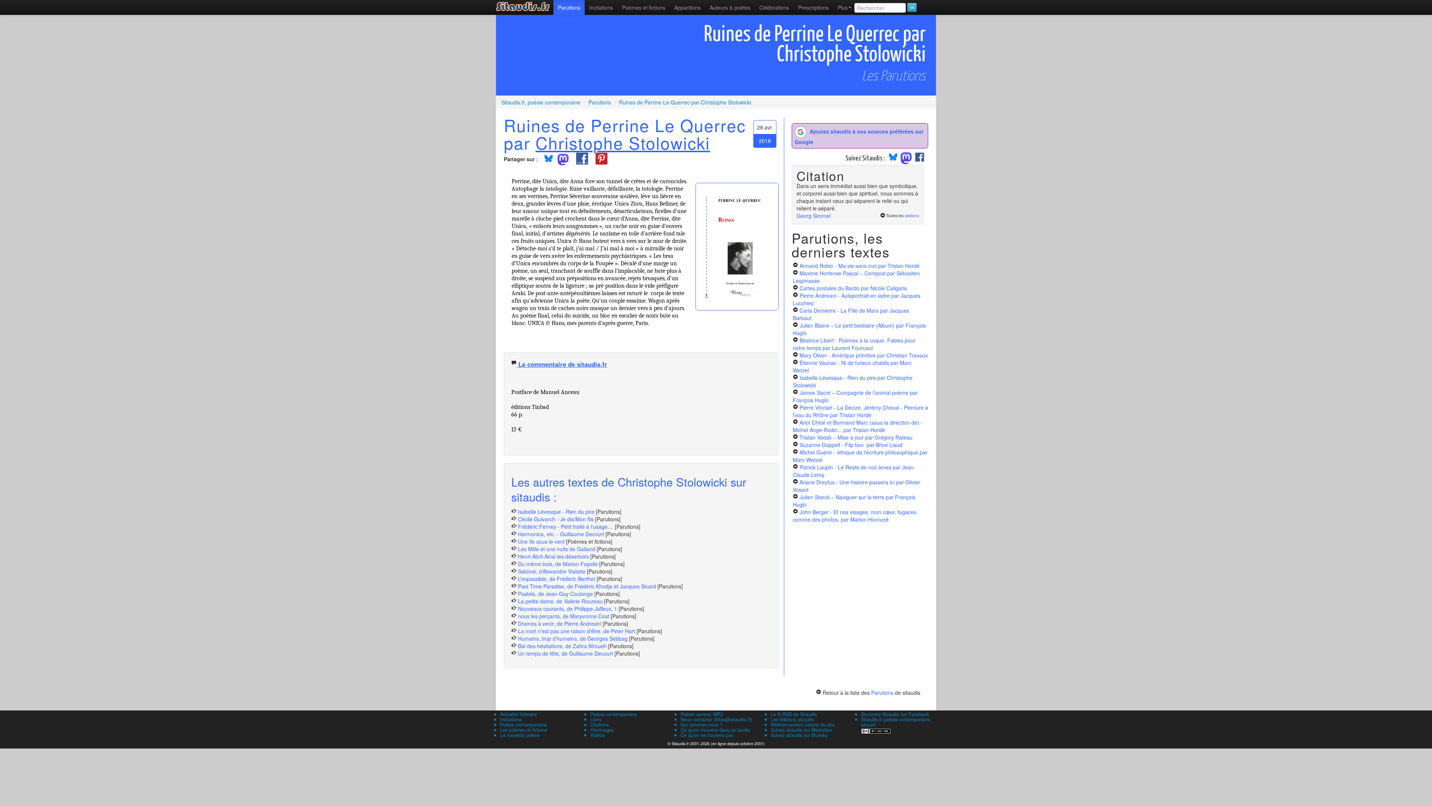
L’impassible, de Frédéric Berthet (556, 578)
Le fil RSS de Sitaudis (794, 714)
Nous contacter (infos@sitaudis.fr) (716, 719)
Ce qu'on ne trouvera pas (707, 735)
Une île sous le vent (541, 541)
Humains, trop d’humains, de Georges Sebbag (573, 638)
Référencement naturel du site (803, 724)
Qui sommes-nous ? (701, 724)
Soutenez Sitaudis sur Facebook (895, 714)
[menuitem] (569, 7)
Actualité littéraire (518, 714)
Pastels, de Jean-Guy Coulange (555, 593)
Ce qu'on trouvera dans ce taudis (715, 730)
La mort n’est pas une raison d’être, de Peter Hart (576, 631)
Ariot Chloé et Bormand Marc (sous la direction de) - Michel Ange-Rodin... (858, 426)
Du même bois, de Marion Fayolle (558, 564)
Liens (596, 719)
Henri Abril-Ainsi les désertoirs (553, 556)
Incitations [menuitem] (601, 7)
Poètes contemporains (613, 714)
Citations (599, 724)
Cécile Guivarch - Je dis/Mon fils (556, 519)
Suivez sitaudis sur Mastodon (801, 730)
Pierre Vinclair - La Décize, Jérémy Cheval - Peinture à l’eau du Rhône (860, 411)
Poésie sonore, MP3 (702, 714)
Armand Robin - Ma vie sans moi (860, 265)
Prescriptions (813, 7)
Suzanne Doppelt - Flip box (851, 445)
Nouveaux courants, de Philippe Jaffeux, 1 (567, 608)
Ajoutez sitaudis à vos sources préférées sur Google (859, 137)
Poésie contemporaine (523, 724)
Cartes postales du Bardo (853, 288)
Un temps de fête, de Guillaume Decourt (565, 653)
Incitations (511, 719)
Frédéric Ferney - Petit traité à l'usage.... (565, 526)
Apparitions (687, 7)
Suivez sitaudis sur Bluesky (799, 735)
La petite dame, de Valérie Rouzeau (560, 601)
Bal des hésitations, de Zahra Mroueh (562, 646)
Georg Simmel (813, 215)
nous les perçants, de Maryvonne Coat (563, 616)
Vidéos (597, 735)
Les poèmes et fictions (523, 730)
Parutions (569, 7)
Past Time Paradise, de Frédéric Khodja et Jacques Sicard (587, 586)
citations (912, 215)
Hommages (602, 730)
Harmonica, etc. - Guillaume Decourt (561, 534)
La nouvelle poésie (520, 735)
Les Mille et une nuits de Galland (556, 549)
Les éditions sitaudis (792, 719)
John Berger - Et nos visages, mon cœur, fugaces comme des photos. (854, 515)
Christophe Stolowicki (623, 142)
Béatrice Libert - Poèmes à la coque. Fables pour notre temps (854, 344)
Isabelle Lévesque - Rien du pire (556, 511)
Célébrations (774, 7)
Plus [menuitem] (843, 7)
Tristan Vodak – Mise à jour (856, 437)
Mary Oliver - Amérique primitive (864, 355)
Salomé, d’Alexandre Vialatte (551, 571)
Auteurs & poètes (730, 7)
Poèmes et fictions (643, 7)
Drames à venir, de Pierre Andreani (559, 623)
